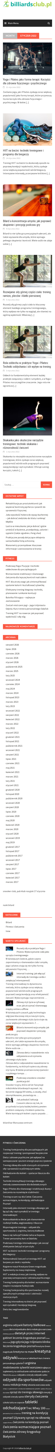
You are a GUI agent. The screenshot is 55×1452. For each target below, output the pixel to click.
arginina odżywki (13, 1325)
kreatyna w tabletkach (28, 1358)
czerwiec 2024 (13, 684)
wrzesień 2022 (13, 710)
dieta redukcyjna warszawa (39, 1329)
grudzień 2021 (13, 736)
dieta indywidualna (17, 1329)
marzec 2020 (12, 829)
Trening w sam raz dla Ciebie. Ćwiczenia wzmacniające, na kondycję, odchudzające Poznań (23, 1200)
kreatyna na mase (23, 1351)
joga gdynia (17, 1342)
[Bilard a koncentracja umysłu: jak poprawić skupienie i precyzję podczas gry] (27, 200)
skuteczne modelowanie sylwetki (29, 1389)
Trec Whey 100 (35, 1408)
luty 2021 (10, 780)
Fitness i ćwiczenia (15, 926)
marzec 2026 (12, 657)
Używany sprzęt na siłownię (31, 1418)
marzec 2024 (12, 693)
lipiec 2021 (11, 758)
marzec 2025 (12, 671)
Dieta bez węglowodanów (16, 1309)
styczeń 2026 (12, 662)
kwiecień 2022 (13, 719)
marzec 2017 (12, 881)
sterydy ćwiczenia (36, 1396)
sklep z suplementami (10, 1389)
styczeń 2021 (12, 785)
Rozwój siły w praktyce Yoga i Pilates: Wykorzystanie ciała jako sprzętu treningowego (27, 952)
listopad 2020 (12, 794)
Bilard (9, 922)
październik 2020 (14, 798)
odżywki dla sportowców (23, 1379)
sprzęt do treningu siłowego (26, 1392)
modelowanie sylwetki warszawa (22, 1367)
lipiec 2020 (11, 811)
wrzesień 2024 (13, 679)
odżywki (14, 1375)
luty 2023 (10, 706)
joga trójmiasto (33, 1342)
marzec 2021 (12, 776)
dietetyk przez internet (30, 1333)
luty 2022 (10, 728)
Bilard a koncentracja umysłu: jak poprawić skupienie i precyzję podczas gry (27, 1031)
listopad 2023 (12, 697)
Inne (8, 931)
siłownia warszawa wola (39, 1384)
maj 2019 (10, 842)
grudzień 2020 (13, 789)
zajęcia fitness (7, 1423)
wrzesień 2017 (13, 860)
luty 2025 (10, 675)
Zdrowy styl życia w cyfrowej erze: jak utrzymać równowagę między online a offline (26, 1005)
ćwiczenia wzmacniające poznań (27, 1427)
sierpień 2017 (12, 864)
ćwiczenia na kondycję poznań (31, 1422)
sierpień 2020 (12, 807)
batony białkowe (34, 1325)
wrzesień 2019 (13, 838)
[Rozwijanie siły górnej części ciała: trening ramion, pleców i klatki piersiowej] (27, 270)
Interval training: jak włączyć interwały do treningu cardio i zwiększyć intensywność (26, 977)
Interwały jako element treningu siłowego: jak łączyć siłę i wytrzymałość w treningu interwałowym (26, 1211)
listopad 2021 (12, 741)
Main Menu (13, 23)
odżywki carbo (40, 1374)
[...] (27, 102)
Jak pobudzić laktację (27, 1099)
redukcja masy (18, 1384)
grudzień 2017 (13, 846)
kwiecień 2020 (13, 824)
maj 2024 (10, 688)
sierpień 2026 (12, 644)
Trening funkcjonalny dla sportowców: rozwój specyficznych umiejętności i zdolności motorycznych (26, 1293)
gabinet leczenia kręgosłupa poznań (24, 1338)
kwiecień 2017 (13, 877)
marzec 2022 (12, 723)
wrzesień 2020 (13, 802)
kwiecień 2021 (13, 772)
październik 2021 (14, 745)
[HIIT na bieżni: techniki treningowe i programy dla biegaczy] (27, 129)
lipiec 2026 (11, 649)
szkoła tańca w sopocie (13, 1402)
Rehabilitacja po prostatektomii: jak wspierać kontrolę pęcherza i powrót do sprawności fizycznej (25, 507)
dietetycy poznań (8, 1334)
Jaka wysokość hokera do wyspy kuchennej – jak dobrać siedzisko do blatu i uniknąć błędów (27, 518)
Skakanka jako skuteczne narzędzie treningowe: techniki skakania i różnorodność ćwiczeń (23, 444)
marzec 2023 (12, 701)
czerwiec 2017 (13, 873)
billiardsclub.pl (25, 1448)
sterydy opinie (17, 1396)
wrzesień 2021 (13, 750)
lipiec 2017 (11, 868)
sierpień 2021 (12, 754)
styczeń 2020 (12, 833)
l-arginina (29, 1363)
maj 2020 (10, 820)
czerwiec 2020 (13, 816)
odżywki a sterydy (25, 1374)
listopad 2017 (12, 851)
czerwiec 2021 (13, 763)
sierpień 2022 (12, 714)
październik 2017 (14, 855)
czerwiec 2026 (13, 653)
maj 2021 (10, 767)
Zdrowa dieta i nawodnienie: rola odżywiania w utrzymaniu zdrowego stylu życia (27, 1056)
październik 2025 (14, 666)
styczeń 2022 (12, 732)
